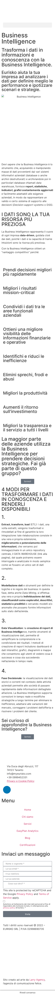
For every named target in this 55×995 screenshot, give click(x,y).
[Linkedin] (7, 790)
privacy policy (9, 908)
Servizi (27, 823)
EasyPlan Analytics (27, 830)
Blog (27, 837)
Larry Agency (37, 979)
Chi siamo (27, 816)
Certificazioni (27, 844)
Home (27, 809)
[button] (27, 25)
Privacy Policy (25, 894)
